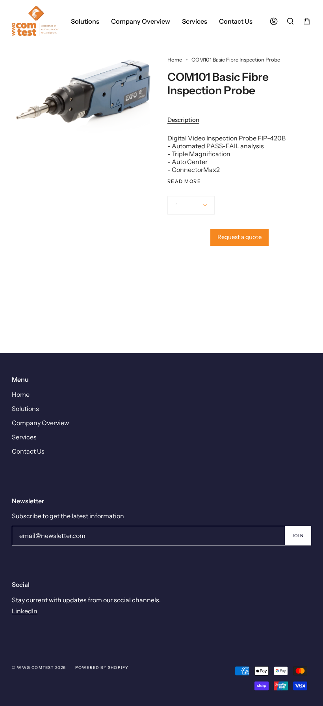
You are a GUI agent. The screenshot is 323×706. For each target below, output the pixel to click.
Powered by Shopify (102, 667)
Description (183, 119)
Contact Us (28, 451)
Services (24, 437)
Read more (184, 181)
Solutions (25, 409)
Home (174, 59)
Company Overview (40, 423)
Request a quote (239, 237)
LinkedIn (24, 611)
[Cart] (307, 21)
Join (298, 535)
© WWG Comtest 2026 (39, 667)
